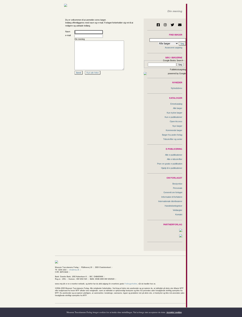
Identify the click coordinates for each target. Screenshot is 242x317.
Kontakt (178, 214)
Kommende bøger (174, 130)
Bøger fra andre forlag (172, 135)
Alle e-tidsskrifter (174, 159)
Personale (177, 188)
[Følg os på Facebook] (158, 24)
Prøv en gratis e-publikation (169, 164)
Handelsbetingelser (173, 206)
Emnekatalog (176, 104)
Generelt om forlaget (173, 192)
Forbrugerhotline (131, 284)
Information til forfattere (171, 197)
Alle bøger (177, 108)
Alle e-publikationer (173, 155)
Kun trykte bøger (174, 113)
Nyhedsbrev (176, 88)
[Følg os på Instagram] (165, 24)
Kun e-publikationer (173, 117)
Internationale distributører (170, 201)
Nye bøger (177, 126)
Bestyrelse (177, 184)
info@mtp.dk (74, 270)
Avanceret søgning (173, 47)
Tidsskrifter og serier (172, 139)
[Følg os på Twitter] (172, 24)
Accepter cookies (174, 312)
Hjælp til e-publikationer (171, 168)
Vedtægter (177, 210)
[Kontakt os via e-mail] (179, 24)
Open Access (176, 121)
